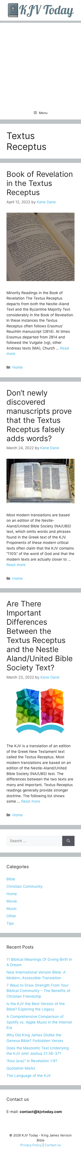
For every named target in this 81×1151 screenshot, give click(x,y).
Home (17, 367)
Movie (11, 901)
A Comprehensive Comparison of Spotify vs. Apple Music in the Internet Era (39, 1022)
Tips (10, 923)
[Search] (68, 841)
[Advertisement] (40, 63)
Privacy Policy (31, 1145)
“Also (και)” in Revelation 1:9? (31, 1061)
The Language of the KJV (28, 1075)
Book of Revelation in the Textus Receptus (39, 183)
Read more (15, 565)
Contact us (52, 1145)
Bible (10, 879)
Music (11, 908)
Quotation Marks (20, 1068)
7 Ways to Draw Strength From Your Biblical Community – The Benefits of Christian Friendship (38, 991)
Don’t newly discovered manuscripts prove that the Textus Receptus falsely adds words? (39, 415)
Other (11, 916)
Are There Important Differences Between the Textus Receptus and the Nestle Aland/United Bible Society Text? (39, 635)
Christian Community (24, 886)
